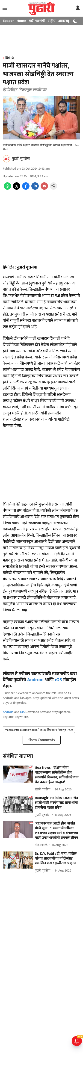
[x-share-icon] (16, 189)
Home (21, 21)
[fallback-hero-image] (18, 774)
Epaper (8, 21)
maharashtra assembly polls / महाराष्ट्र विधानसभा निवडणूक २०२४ (39, 729)
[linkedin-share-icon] (35, 189)
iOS (58, 680)
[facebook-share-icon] (26, 189)
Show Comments (41, 740)
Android (35, 680)
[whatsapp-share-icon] (7, 189)
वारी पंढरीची (37, 21)
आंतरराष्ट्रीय (65, 21)
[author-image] (6, 159)
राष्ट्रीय (52, 21)
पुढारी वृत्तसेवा (21, 159)
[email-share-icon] (44, 189)
